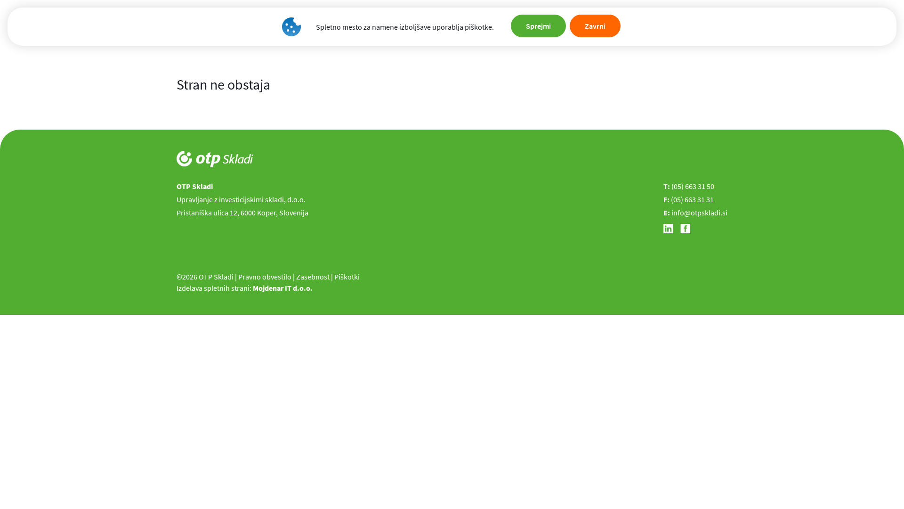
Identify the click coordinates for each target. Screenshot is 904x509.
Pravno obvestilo (264, 276)
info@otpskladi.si (699, 212)
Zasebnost (313, 276)
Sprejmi (538, 26)
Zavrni (595, 26)
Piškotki (347, 276)
